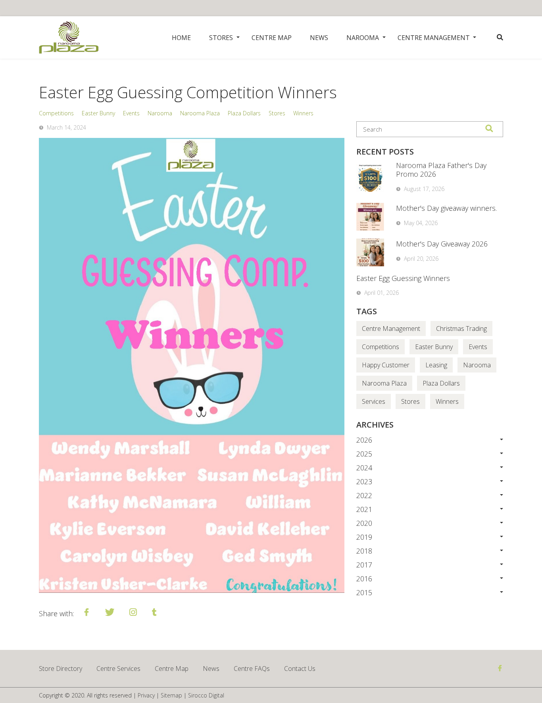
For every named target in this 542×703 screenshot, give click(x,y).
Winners (303, 113)
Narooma (160, 113)
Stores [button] (221, 37)
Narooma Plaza (200, 113)
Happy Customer (385, 365)
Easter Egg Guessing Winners (403, 278)
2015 (364, 592)
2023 (364, 481)
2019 (364, 537)
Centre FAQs (252, 668)
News (319, 37)
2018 (364, 551)
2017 (364, 564)
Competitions (56, 113)
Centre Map (272, 37)
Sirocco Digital (206, 695)
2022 (364, 495)
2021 (364, 509)
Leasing (436, 365)
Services (373, 401)
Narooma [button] (362, 37)
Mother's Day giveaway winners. (446, 208)
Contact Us (299, 668)
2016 (364, 578)
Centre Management (391, 328)
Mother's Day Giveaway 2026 (442, 243)
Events (131, 113)
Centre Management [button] (434, 37)
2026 (364, 440)
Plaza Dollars (244, 113)
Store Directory (60, 668)
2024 (364, 467)
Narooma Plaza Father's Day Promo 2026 (441, 169)
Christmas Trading (461, 328)
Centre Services (118, 668)
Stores (277, 113)
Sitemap (171, 695)
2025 (364, 453)
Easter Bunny (98, 113)
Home (181, 37)
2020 (364, 523)
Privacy (146, 695)
